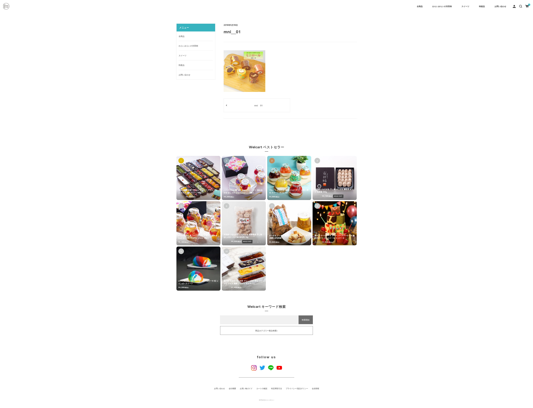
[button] (520, 6)
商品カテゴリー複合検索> (266, 330)
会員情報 (315, 388)
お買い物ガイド (246, 388)
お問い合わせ (500, 6)
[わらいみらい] (6, 6)
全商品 (420, 6)
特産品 (482, 6)
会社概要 (232, 388)
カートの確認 (261, 388)
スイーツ (465, 6)
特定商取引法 (276, 388)
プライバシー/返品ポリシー (297, 388)
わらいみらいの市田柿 (442, 6)
